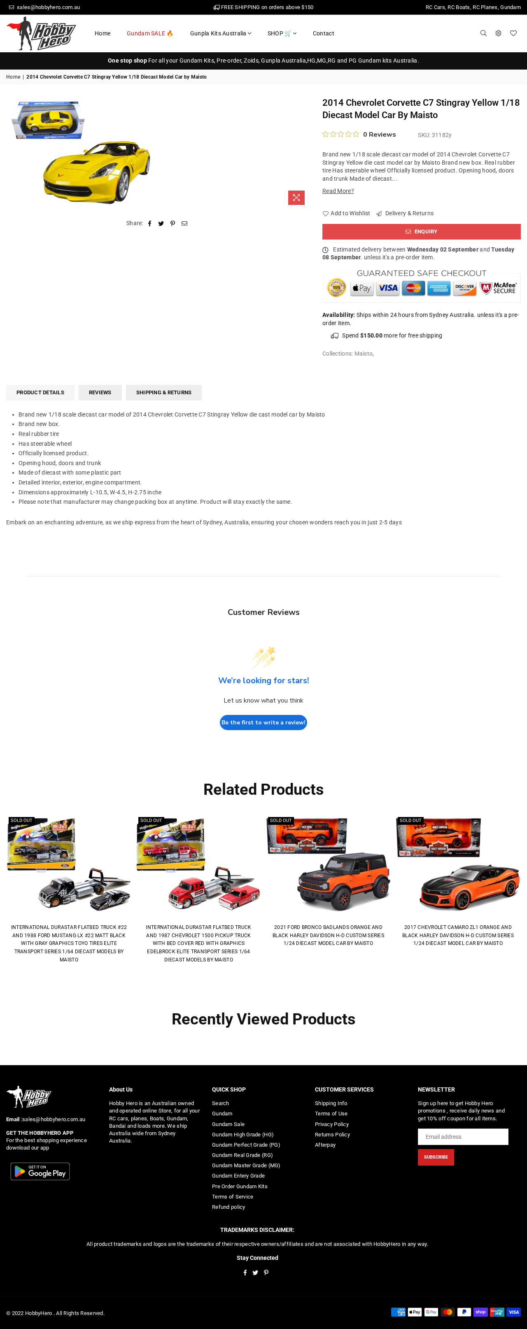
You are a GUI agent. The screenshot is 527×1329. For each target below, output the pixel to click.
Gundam (222, 1113)
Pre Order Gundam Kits (240, 1186)
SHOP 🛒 (280, 33)
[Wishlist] (513, 33)
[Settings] (498, 33)
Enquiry (425, 231)
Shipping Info (331, 1103)
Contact (323, 33)
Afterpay (325, 1145)
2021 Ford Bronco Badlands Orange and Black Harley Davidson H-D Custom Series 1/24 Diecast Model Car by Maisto (328, 935)
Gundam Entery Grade (238, 1176)
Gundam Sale (228, 1124)
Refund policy (228, 1207)
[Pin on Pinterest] (173, 223)
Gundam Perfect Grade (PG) (246, 1145)
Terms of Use (331, 1113)
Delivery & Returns (409, 213)
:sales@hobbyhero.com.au (52, 1119)
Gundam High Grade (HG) (243, 1134)
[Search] (483, 33)
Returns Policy (332, 1134)
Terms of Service (232, 1197)
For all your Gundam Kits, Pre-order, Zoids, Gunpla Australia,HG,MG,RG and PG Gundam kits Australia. (263, 60)
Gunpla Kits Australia (218, 33)
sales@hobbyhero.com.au (48, 7)
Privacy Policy (332, 1124)
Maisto (363, 353)
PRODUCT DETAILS (40, 392)
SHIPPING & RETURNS (164, 392)
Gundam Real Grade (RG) (242, 1155)
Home (102, 33)
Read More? (338, 191)
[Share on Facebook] (150, 223)
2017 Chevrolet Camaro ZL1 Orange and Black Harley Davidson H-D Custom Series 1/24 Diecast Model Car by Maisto (458, 935)
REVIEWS (100, 392)
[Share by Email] (185, 223)
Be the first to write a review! (263, 722)
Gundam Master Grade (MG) (246, 1165)
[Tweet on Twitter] (161, 223)
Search (220, 1103)
